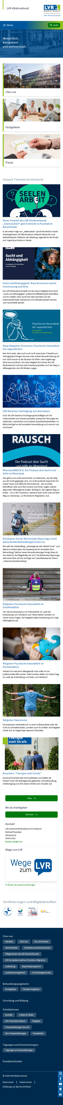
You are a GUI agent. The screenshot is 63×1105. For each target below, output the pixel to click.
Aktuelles (9, 941)
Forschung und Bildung (15, 1000)
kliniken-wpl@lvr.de (13, 841)
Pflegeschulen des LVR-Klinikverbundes (22, 954)
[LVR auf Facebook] (60, 1078)
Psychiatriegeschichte (41, 972)
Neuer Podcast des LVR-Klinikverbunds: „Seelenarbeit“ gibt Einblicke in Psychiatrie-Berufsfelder (31, 213)
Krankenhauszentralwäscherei (37, 947)
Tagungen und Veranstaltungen (20, 1044)
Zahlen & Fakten (26, 1014)
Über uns (31, 79)
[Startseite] (52, 8)
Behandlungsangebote (16, 984)
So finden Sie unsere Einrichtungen (20, 884)
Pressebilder (38, 1033)
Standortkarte (11, 947)
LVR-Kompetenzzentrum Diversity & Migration (25, 960)
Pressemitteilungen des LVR (17, 1027)
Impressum (8, 1082)
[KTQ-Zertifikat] (7, 911)
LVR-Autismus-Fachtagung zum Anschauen (31, 402)
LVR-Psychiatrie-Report (15, 1021)
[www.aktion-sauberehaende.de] (45, 911)
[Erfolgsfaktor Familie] (33, 911)
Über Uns (24, 941)
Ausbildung (10, 966)
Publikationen (11, 1009)
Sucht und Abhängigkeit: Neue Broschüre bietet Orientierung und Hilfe (31, 275)
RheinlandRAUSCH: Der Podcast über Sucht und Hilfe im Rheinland (31, 465)
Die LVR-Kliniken (41, 941)
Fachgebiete (31, 115)
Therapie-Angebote (31, 989)
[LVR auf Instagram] (60, 1073)
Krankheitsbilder (12, 1061)
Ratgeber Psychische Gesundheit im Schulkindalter (31, 595)
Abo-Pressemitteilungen (15, 1033)
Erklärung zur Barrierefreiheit (17, 1086)
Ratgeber (36, 1021)
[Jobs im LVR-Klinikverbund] (60, 1094)
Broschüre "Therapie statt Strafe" (31, 761)
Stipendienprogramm (31, 966)
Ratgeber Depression (31, 708)
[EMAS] (20, 911)
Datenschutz (26, 1082)
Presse (31, 150)
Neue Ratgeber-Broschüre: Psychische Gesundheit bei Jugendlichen (31, 340)
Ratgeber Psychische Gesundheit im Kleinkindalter (31, 653)
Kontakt (8, 1014)
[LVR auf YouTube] (60, 1084)
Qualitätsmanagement (15, 972)
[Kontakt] (60, 1089)
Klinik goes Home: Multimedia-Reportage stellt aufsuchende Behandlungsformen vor (31, 533)
